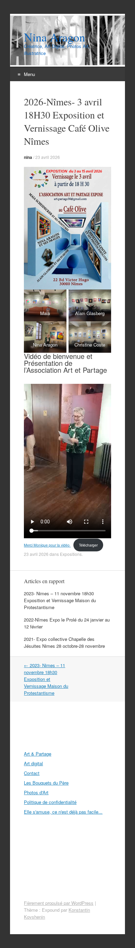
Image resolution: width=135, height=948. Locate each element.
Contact (31, 773)
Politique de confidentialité (50, 802)
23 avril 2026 (47, 157)
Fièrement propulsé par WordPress (58, 903)
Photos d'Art (36, 792)
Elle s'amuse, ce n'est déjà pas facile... (63, 811)
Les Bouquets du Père (46, 782)
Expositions (71, 554)
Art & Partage (37, 753)
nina (28, 157)
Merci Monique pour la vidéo (47, 545)
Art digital (33, 763)
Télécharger (88, 545)
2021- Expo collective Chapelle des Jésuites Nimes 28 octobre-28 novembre (64, 642)
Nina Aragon (54, 37)
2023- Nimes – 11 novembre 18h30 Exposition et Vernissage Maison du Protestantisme (60, 600)
